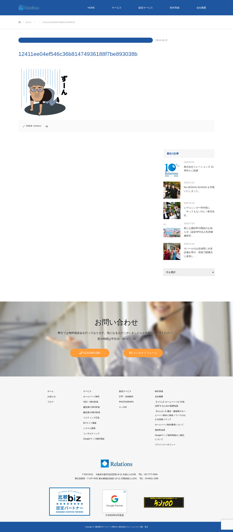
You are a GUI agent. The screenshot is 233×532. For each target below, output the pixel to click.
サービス (116, 7)
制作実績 (174, 7)
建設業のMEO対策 (91, 412)
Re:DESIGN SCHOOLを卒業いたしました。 (199, 189)
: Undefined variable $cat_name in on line (85, 40)
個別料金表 (160, 430)
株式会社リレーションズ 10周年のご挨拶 (199, 168)
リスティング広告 (91, 418)
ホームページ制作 (91, 396)
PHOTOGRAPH (126, 402)
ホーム (50, 391)
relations (37, 126)
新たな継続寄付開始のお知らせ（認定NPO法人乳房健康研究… (198, 232)
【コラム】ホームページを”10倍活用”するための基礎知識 (170, 404)
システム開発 (89, 428)
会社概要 (201, 7)
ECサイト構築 (89, 423)
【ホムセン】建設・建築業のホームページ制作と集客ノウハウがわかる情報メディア (170, 415)
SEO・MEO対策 (90, 402)
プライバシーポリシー (165, 444)
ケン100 (123, 407)
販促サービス (146, 7)
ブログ (50, 402)
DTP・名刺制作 (126, 396)
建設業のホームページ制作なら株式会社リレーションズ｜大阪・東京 (121, 527)
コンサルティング (91, 433)
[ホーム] (19, 16)
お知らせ (51, 396)
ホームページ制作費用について (169, 424)
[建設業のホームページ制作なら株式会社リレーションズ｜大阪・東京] (29, 8)
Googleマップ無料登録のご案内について (169, 437)
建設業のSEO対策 (91, 407)
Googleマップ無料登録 (93, 439)
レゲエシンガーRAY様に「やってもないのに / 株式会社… (199, 211)
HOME (91, 7)
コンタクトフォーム (145, 352)
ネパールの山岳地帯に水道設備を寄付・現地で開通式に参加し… (198, 252)
